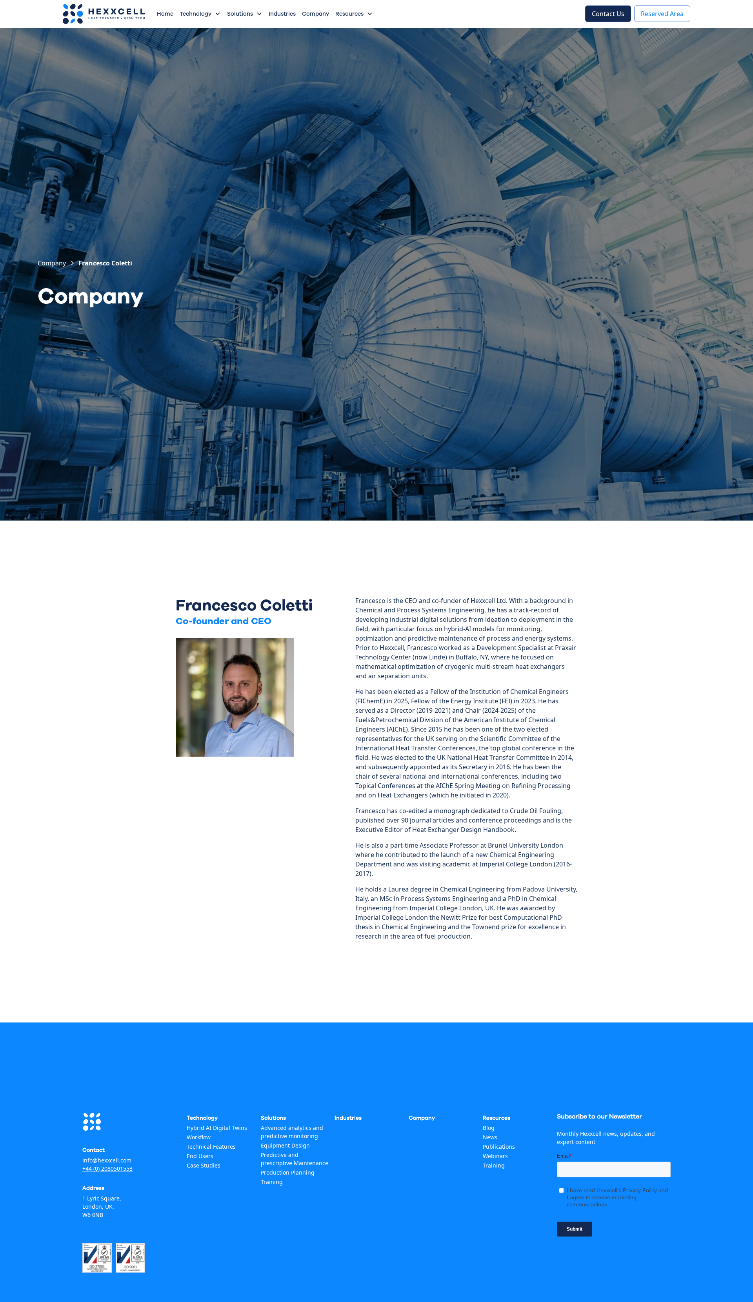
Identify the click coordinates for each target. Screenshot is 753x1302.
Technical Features (211, 1146)
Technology (195, 14)
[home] (104, 14)
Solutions (240, 14)
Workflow (199, 1137)
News (490, 1137)
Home (165, 14)
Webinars (495, 1156)
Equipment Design (285, 1145)
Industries (282, 14)
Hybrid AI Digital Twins (217, 1127)
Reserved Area (662, 13)
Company (315, 14)
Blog (489, 1127)
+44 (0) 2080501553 (107, 1168)
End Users (200, 1156)
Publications (499, 1146)
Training (272, 1182)
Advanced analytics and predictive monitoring (292, 1132)
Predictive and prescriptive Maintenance (294, 1159)
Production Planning (288, 1172)
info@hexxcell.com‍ (106, 1160)
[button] (200, 14)
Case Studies (203, 1165)
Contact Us (608, 13)
